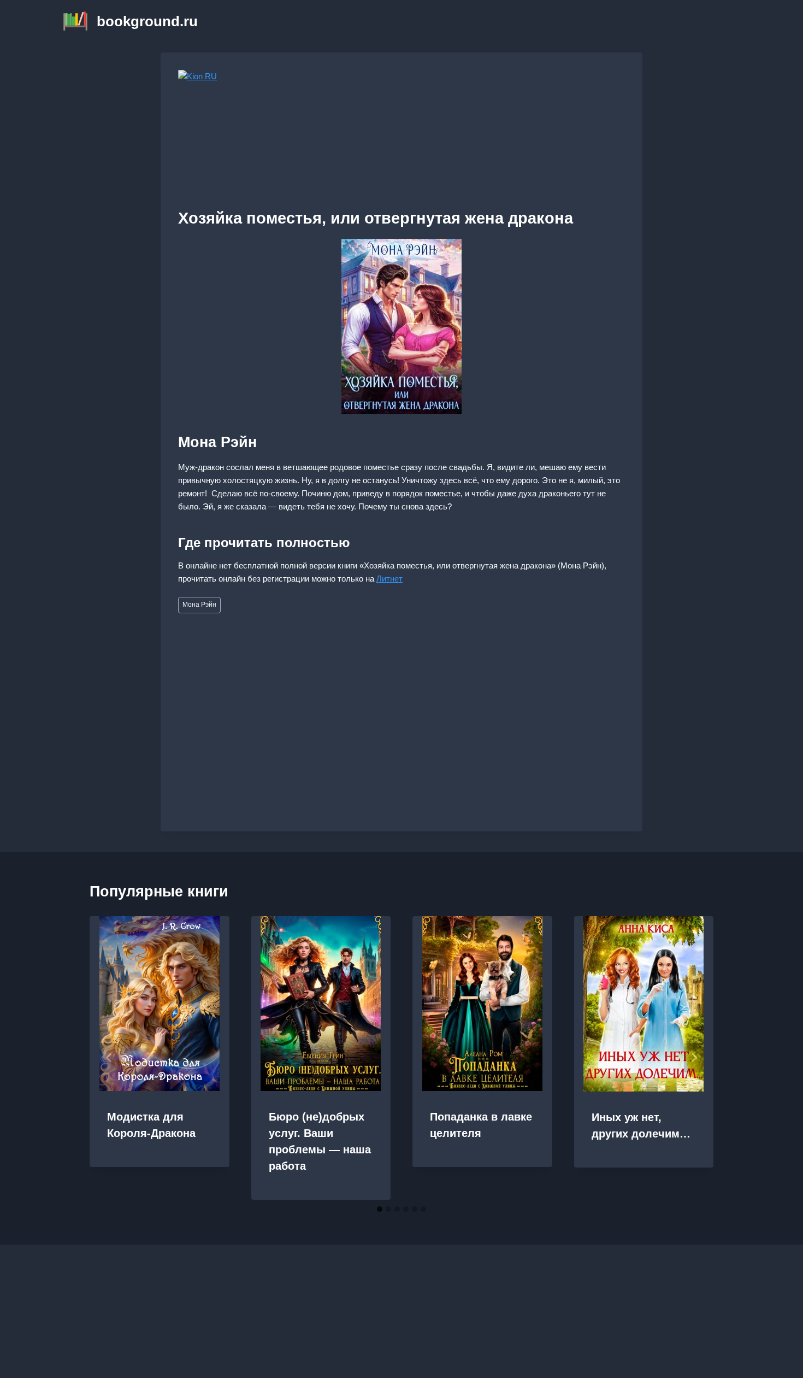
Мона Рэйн (199, 604)
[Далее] (694, 1057)
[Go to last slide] (109, 1057)
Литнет (389, 578)
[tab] (379, 1209)
